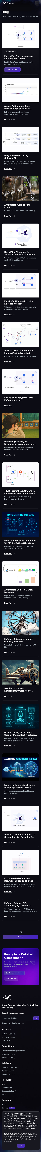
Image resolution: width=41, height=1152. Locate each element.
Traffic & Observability (10, 1067)
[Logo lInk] (8, 3)
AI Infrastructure (8, 1054)
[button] (37, 3)
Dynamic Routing (8, 1074)
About (4, 1104)
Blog (3, 1084)
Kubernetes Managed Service (13, 1051)
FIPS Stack (6, 1041)
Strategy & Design (9, 1057)
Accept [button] (21, 1146)
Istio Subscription (8, 1037)
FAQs (4, 1094)
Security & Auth (8, 1071)
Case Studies (7, 1088)
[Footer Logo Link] (7, 997)
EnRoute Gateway (9, 1034)
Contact (5, 1111)
